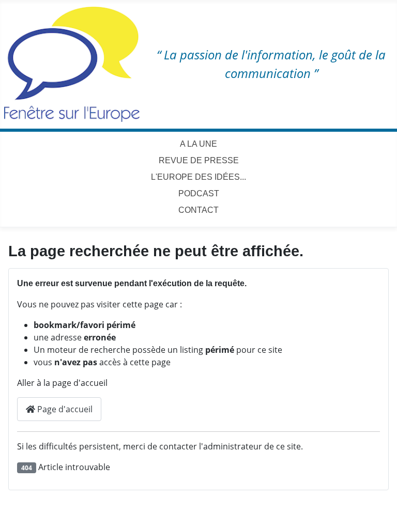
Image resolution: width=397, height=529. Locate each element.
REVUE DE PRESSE (199, 160)
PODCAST (198, 193)
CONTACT (198, 210)
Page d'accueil (64, 409)
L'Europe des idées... (198, 177)
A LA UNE (198, 143)
